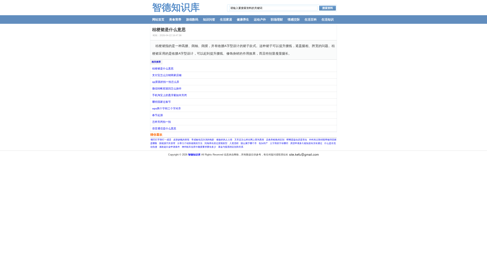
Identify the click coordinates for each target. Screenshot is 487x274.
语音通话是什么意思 (164, 128)
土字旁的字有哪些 (279, 143)
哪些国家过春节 (161, 101)
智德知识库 (176, 7)
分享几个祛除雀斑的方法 (189, 143)
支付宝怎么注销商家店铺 (166, 75)
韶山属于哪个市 (249, 143)
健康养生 (243, 19)
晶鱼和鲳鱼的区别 (275, 139)
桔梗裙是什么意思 (162, 68)
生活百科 (311, 19)
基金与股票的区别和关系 (230, 147)
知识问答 (209, 19)
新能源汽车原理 (167, 143)
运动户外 (260, 19)
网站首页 (158, 19)
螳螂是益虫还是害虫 (296, 139)
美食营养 (175, 19)
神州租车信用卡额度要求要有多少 (199, 147)
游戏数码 (192, 19)
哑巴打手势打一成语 (161, 139)
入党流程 (234, 143)
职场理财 (277, 19)
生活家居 (226, 19)
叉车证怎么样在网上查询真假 (249, 139)
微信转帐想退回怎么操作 (166, 88)
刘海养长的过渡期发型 (216, 143)
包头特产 (263, 143)
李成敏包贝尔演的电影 (202, 139)
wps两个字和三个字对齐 (166, 108)
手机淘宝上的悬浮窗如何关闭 (169, 95)
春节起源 (157, 115)
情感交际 (294, 19)
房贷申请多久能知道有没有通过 (306, 143)
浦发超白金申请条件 (169, 147)
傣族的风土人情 (224, 139)
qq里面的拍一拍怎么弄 (165, 81)
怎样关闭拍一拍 (161, 121)
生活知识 (327, 19)
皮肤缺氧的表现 (181, 139)
